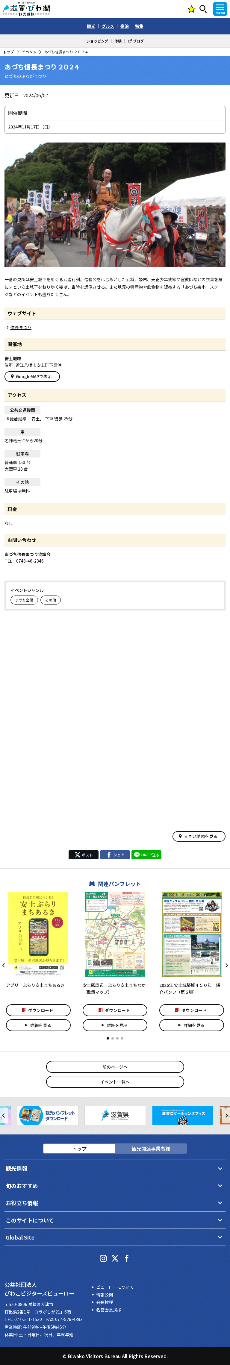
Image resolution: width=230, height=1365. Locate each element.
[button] (108, 1038)
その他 (50, 599)
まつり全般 (24, 599)
